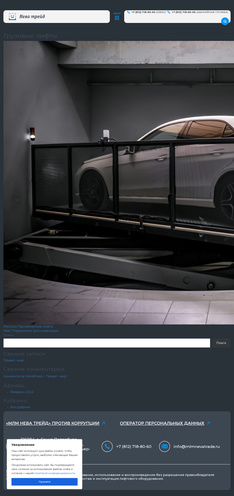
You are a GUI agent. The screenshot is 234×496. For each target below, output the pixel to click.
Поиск (8, 335)
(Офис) (149, 12)
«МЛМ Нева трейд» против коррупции (52, 423)
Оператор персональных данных (162, 423)
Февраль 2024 (21, 392)
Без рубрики (20, 407)
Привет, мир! (13, 360)
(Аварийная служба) (200, 12)
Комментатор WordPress (22, 376)
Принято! (45, 481)
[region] (44, 464)
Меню (117, 13)
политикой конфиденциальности (54, 473)
